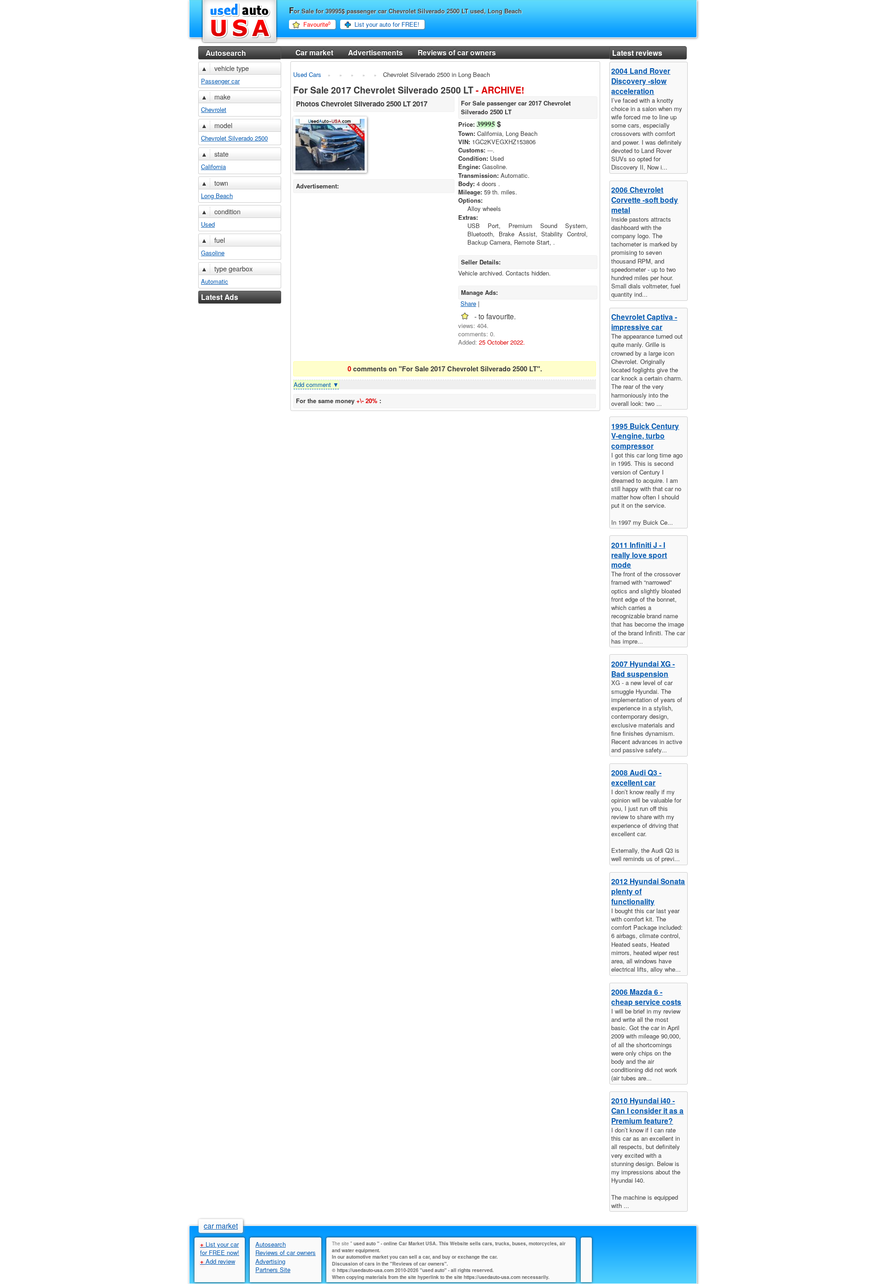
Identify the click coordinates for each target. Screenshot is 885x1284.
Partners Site (272, 1269)
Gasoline (212, 252)
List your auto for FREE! (386, 24)
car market (221, 1225)
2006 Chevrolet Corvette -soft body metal (644, 199)
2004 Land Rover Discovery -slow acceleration (640, 80)
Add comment (316, 384)
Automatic (214, 281)
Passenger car (220, 80)
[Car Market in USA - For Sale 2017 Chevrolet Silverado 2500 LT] (330, 145)
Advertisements (375, 52)
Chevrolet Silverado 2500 (234, 138)
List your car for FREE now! (219, 1248)
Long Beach (217, 195)
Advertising (270, 1261)
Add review (217, 1261)
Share (468, 303)
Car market (314, 52)
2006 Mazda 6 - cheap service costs (646, 996)
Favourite (316, 24)
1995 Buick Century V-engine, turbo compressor (645, 436)
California (213, 166)
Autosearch (226, 52)
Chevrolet (213, 109)
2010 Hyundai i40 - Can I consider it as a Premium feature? (647, 1110)
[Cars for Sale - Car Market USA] (239, 42)
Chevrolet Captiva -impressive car (644, 321)
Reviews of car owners (457, 52)
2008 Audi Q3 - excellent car (636, 777)
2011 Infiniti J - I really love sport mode (639, 554)
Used (208, 224)
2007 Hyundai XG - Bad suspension (643, 668)
